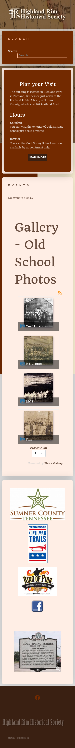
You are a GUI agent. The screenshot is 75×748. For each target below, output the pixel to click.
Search (12, 51)
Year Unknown (37, 326)
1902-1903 (34, 364)
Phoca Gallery (53, 463)
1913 (29, 439)
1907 (29, 402)
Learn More (37, 157)
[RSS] (60, 292)
